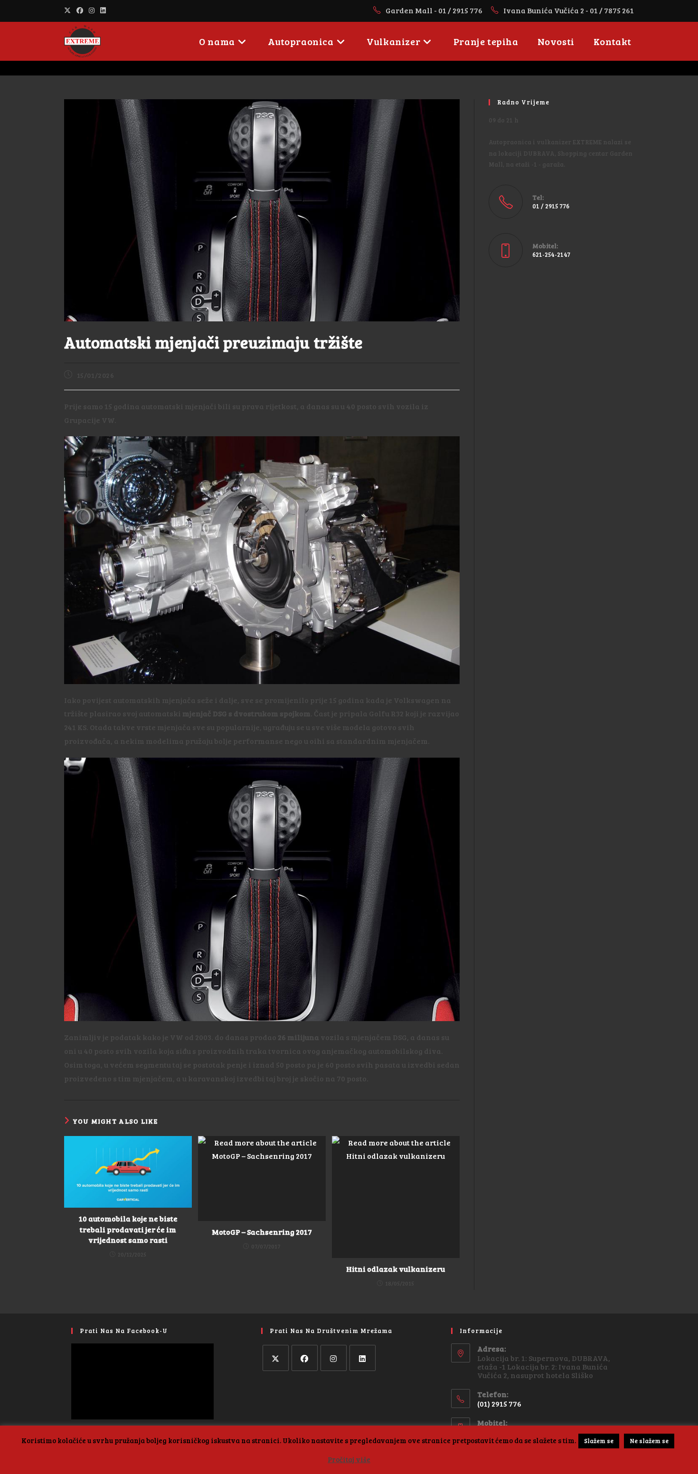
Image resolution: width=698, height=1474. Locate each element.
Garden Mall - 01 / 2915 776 (435, 10)
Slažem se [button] (598, 1440)
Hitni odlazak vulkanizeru (395, 1269)
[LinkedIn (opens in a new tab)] (103, 10)
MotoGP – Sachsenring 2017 (262, 1232)
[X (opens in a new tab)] (69, 10)
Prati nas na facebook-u (124, 1330)
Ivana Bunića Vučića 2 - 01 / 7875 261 (568, 10)
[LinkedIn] (362, 1358)
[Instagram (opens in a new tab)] (91, 10)
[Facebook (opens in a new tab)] (80, 10)
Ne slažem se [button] (649, 1440)
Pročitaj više (349, 1459)
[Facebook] (305, 1358)
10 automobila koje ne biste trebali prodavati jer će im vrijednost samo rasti (128, 1229)
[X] (276, 1358)
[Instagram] (334, 1358)
